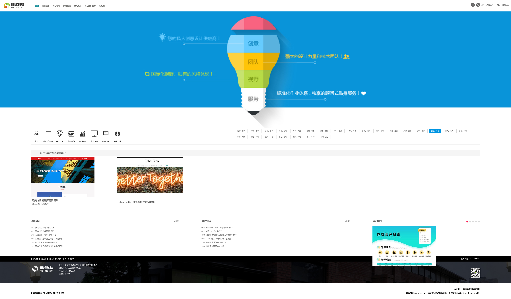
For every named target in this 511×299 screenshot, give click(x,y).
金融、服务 (269, 131)
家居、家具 (311, 131)
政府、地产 (241, 131)
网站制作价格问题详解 (44, 231)
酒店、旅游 (449, 131)
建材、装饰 (394, 131)
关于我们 (457, 289)
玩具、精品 (324, 131)
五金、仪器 (366, 131)
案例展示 (467, 289)
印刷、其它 (324, 137)
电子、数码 (255, 131)
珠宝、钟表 (463, 131)
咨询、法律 (297, 131)
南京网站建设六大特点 (215, 246)
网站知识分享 (90, 6)
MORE (176, 221)
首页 (37, 6)
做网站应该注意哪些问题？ (217, 243)
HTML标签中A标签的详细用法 (218, 239)
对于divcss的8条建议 (214, 231)
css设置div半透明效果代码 (45, 235)
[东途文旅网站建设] (404, 246)
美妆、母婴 (338, 131)
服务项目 (46, 6)
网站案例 (67, 6)
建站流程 (77, 6)
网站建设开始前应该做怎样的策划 (49, 246)
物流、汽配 (297, 137)
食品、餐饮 (283, 131)
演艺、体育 (255, 137)
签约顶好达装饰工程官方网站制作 (49, 239)
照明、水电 (380, 131)
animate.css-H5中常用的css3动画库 (219, 228)
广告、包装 (421, 131)
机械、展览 (407, 131)
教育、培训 (241, 137)
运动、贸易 (435, 131)
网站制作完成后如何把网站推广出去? (221, 235)
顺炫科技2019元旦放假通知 (46, 243)
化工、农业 (311, 137)
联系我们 (102, 6)
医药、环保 (269, 137)
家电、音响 (283, 137)
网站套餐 (56, 6)
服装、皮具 (352, 131)
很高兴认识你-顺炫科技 (44, 228)
